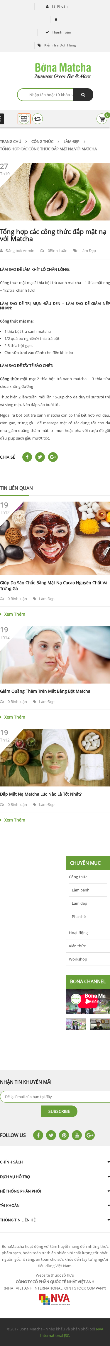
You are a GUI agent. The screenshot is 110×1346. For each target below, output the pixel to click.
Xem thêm (14, 614)
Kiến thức (77, 945)
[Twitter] (51, 1135)
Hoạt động (78, 932)
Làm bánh (80, 890)
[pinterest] (64, 1135)
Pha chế (79, 916)
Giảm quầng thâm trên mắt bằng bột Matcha (45, 691)
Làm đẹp (71, 141)
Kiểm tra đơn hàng (60, 45)
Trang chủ (10, 141)
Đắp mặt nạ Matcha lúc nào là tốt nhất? (41, 794)
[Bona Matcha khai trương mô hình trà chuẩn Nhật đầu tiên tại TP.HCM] (76, 1024)
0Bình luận (57, 250)
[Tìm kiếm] (83, 94)
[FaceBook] (38, 1135)
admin (28, 250)
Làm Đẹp (88, 250)
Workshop (78, 959)
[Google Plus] (90, 1135)
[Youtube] (77, 1135)
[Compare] (37, 118)
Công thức (42, 141)
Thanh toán (61, 32)
